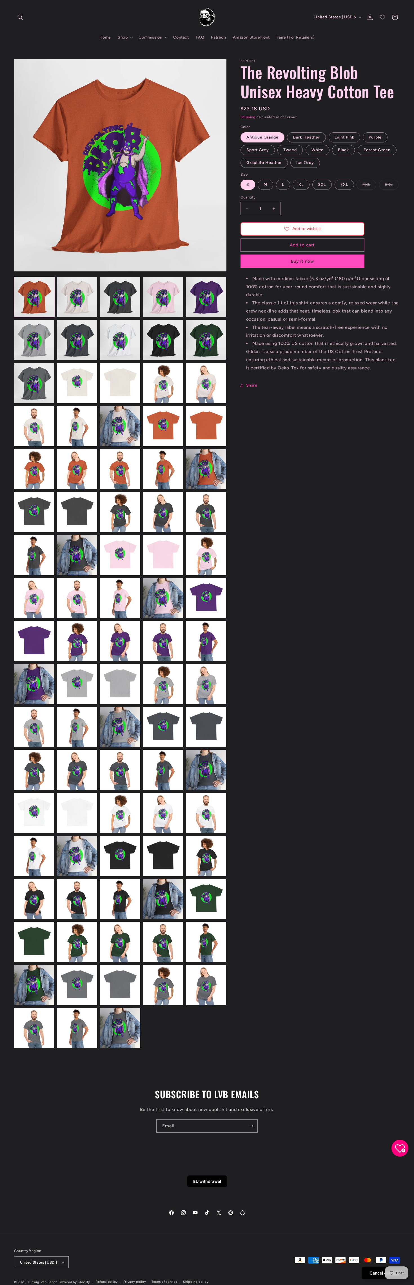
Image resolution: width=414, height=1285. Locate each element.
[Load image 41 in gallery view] (34, 641)
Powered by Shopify (74, 1282)
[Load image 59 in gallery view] (163, 770)
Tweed (290, 150)
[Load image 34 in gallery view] (163, 555)
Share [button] (251, 385)
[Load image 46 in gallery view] (34, 684)
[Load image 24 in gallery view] (163, 469)
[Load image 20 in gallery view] (206, 426)
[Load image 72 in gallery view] (77, 899)
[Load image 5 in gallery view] (206, 297)
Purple (375, 137)
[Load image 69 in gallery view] (163, 856)
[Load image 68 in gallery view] (120, 856)
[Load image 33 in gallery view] (120, 555)
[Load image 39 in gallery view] (163, 598)
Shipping (248, 117)
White (317, 150)
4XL (369, 186)
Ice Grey (305, 162)
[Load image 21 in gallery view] (34, 469)
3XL (344, 184)
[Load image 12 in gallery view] (77, 383)
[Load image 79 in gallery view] (163, 942)
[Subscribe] (251, 1126)
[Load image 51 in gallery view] (34, 727)
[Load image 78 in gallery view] (120, 942)
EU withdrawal (207, 1181)
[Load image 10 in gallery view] (206, 340)
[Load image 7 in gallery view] (77, 340)
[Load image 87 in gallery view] (77, 1028)
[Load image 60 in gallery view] (206, 770)
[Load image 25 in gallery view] (206, 469)
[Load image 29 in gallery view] (163, 512)
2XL (322, 184)
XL (301, 184)
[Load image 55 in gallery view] (206, 727)
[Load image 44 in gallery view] (163, 641)
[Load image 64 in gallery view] (163, 813)
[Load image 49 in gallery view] (163, 684)
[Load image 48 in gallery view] (120, 684)
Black (343, 150)
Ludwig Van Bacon (42, 1282)
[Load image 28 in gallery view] (120, 512)
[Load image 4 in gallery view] (163, 297)
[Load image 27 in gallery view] (77, 512)
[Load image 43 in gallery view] (120, 641)
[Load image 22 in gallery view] (77, 469)
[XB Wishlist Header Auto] (382, 17)
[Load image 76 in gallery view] (34, 942)
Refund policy (107, 1282)
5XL (392, 186)
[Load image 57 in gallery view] (77, 770)
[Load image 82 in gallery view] (77, 985)
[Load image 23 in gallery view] (120, 469)
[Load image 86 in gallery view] (34, 1028)
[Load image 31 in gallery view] (34, 555)
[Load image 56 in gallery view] (34, 770)
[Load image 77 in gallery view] (77, 942)
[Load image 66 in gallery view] (34, 856)
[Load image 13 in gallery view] (120, 383)
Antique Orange (262, 137)
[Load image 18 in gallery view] (120, 426)
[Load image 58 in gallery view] (120, 770)
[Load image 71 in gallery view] (34, 899)
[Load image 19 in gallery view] (163, 426)
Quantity (248, 197)
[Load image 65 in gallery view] (206, 813)
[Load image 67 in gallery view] (77, 856)
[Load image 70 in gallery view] (206, 856)
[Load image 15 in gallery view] (206, 383)
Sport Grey (257, 150)
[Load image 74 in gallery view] (163, 899)
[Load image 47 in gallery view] (77, 684)
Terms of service (164, 1282)
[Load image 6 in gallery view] (34, 340)
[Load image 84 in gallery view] (163, 985)
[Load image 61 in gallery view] (34, 813)
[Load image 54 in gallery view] (163, 727)
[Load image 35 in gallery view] (206, 555)
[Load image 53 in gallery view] (120, 727)
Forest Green (377, 150)
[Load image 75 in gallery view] (206, 899)
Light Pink (344, 137)
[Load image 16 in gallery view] (34, 426)
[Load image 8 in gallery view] (120, 340)
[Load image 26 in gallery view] (34, 512)
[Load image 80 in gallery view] (206, 942)
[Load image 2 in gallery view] (77, 297)
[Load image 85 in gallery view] (206, 985)
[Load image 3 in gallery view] (120, 297)
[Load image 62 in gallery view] (77, 813)
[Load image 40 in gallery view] (206, 598)
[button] (20, 17)
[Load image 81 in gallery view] (34, 985)
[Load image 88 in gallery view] (120, 1028)
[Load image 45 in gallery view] (206, 641)
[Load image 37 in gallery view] (77, 598)
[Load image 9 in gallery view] (163, 340)
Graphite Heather (264, 162)
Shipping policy (196, 1282)
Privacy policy (134, 1282)
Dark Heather (306, 137)
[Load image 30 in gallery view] (206, 512)
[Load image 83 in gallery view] (120, 985)
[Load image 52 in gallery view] (77, 727)
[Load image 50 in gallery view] (206, 684)
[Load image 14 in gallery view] (163, 383)
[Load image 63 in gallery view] (120, 813)
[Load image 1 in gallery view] (34, 297)
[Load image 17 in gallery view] (77, 426)
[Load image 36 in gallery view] (34, 598)
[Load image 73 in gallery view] (120, 899)
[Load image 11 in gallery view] (34, 383)
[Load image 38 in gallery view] (120, 598)
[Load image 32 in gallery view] (77, 555)
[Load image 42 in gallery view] (77, 641)
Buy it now (302, 261)
